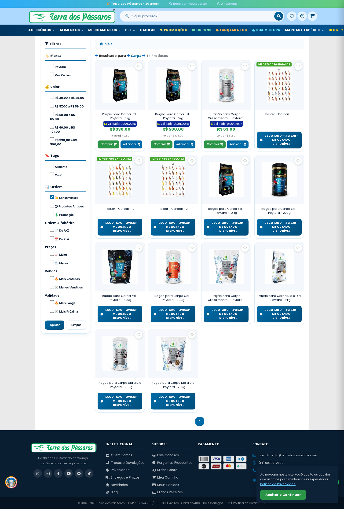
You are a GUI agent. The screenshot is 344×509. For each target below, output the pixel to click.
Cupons (204, 30)
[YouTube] (68, 473)
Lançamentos (233, 30)
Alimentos (70, 30)
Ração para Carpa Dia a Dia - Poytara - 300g (120, 385)
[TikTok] (89, 473)
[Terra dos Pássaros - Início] (72, 16)
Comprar (107, 144)
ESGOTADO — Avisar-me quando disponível (281, 140)
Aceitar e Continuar (283, 494)
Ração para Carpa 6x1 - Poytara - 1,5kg (226, 211)
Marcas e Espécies (303, 30)
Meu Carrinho (167, 477)
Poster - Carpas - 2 (120, 209)
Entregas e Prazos (125, 477)
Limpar (76, 325)
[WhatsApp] (37, 473)
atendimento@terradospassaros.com (288, 455)
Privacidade (120, 470)
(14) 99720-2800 (271, 463)
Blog (114, 492)
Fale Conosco (168, 455)
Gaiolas (148, 30)
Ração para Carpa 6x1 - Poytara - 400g (120, 298)
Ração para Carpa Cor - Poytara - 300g (173, 298)
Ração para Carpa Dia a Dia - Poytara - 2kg (279, 298)
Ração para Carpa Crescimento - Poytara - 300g (226, 116)
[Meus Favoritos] (291, 16)
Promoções (175, 30)
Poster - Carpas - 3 (173, 209)
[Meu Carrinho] (312, 16)
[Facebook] (58, 473)
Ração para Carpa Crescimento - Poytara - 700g (226, 298)
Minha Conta (167, 470)
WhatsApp (229, 4)
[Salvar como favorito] (139, 66)
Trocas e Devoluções (127, 463)
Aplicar (55, 325)
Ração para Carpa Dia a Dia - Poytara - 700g (173, 385)
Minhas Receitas (170, 492)
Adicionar (129, 144)
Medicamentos (102, 30)
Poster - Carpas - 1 (279, 114)
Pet (128, 30)
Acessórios (39, 30)
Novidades (119, 485)
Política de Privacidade (249, 503)
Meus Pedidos (168, 485)
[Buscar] (278, 16)
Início (108, 44)
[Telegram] (79, 473)
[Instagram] (48, 473)
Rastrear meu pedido (189, 4)
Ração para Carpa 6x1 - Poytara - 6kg (173, 116)
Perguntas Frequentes (174, 463)
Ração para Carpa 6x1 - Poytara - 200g (279, 211)
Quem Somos (121, 455)
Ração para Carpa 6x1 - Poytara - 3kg (120, 116)
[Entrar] (302, 16)
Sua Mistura (268, 30)
